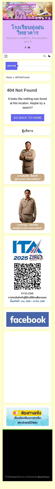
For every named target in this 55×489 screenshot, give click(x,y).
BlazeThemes (43, 477)
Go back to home (28, 117)
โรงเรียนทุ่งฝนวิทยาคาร (27, 30)
